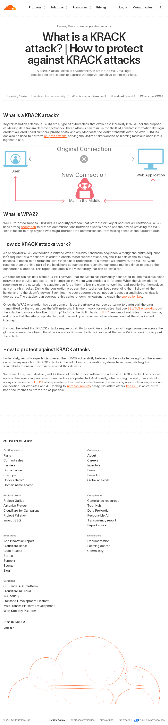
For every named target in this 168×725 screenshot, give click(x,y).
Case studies (12, 551)
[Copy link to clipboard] (62, 115)
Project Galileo (13, 501)
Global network (98, 480)
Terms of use (105, 720)
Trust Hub (94, 506)
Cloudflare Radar (15, 546)
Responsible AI (98, 515)
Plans (7, 455)
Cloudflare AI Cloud (17, 591)
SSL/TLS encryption (142, 308)
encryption (28, 227)
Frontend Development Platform (26, 601)
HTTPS (38, 382)
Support (9, 561)
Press (91, 470)
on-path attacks (55, 136)
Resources (80, 7)
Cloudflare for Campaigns (21, 510)
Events (8, 565)
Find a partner (13, 470)
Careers (93, 460)
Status (8, 556)
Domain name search (18, 485)
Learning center (98, 546)
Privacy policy (56, 720)
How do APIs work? (123, 96)
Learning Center (66, 26)
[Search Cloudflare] (160, 7)
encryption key (131, 296)
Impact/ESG (12, 520)
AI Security (11, 596)
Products (35, 7)
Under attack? (13, 480)
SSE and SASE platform (20, 586)
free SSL (132, 386)
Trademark (123, 720)
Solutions (57, 7)
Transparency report (101, 520)
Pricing (101, 7)
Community (95, 551)
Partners (9, 465)
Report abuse (97, 525)
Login (123, 7)
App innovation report (18, 541)
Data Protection (98, 510)
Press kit (93, 475)
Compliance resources (103, 501)
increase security (79, 386)
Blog (6, 570)
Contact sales (143, 7)
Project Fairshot (14, 515)
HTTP (104, 312)
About (91, 455)
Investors (94, 465)
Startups (9, 475)
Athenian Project (15, 506)
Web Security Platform (19, 611)
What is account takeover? (89, 96)
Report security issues (81, 720)
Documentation (98, 541)
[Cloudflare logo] (10, 7)
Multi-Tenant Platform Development (29, 606)
